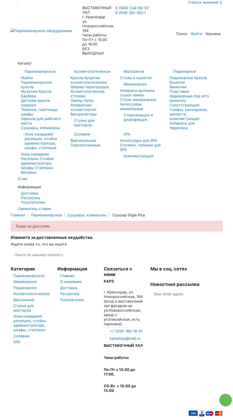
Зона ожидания (35, 154)
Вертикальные (83, 140)
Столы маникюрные (138, 99)
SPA (127, 134)
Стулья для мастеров (84, 122)
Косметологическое (92, 71)
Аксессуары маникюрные (131, 106)
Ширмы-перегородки (90, 87)
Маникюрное (135, 84)
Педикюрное (184, 71)
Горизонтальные (85, 145)
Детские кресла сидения (35, 102)
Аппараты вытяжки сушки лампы (137, 92)
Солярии (82, 134)
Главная (67, 275)
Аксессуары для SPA (138, 140)
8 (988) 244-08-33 (132, 8)
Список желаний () (205, 2)
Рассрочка (30, 197)
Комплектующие (138, 156)
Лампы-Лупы (82, 100)
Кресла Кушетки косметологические (89, 80)
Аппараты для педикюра (182, 125)
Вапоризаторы (84, 114)
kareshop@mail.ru (125, 338)
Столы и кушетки (136, 77)
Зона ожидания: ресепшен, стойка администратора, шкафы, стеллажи (41, 141)
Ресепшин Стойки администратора (37, 160)
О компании (71, 281)
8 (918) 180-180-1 (130, 12)
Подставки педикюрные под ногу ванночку (189, 96)
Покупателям (33, 202)
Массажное (134, 71)
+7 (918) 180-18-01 (126, 331)
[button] (116, 63)
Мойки (27, 77)
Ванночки (178, 87)
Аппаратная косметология (83, 107)
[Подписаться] (218, 294)
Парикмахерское (40, 71)
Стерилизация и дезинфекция (138, 117)
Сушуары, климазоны (40, 127)
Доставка (29, 193)
